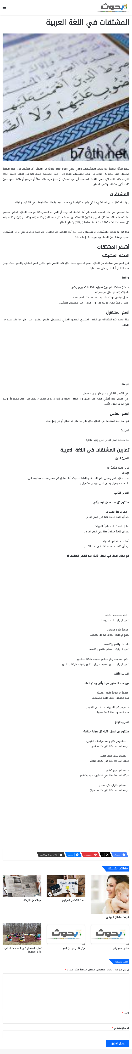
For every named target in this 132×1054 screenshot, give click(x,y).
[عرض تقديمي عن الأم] (66, 934)
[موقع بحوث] (113, 7)
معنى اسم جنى (121, 948)
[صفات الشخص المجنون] (66, 886)
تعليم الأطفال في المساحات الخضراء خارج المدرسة (22, 950)
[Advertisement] (66, 356)
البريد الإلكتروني (120, 1028)
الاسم (125, 1013)
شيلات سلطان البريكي (117, 917)
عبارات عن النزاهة (32, 900)
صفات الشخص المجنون (73, 900)
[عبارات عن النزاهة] (22, 886)
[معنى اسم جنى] (110, 934)
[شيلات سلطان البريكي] (110, 894)
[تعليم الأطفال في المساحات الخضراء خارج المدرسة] (22, 934)
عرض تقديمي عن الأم (74, 948)
